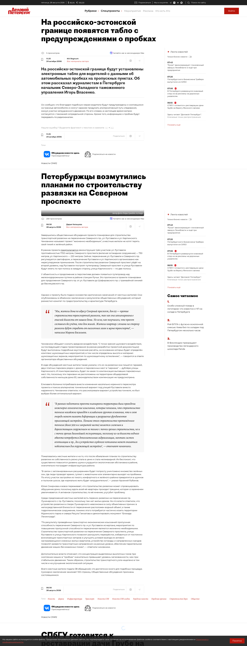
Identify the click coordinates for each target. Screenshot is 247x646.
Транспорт (89, 598)
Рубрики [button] (91, 10)
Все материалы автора (78, 61)
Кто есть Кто (162, 11)
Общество (195, 598)
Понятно (237, 641)
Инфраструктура (74, 598)
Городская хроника (158, 598)
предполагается (69, 250)
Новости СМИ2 (49, 163)
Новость (51, 598)
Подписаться (144, 2)
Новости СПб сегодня (121, 598)
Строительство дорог (179, 598)
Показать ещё (173, 125)
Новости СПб (103, 598)
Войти (231, 11)
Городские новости (140, 598)
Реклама (148, 11)
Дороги (61, 598)
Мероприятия (132, 11)
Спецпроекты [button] (111, 10)
